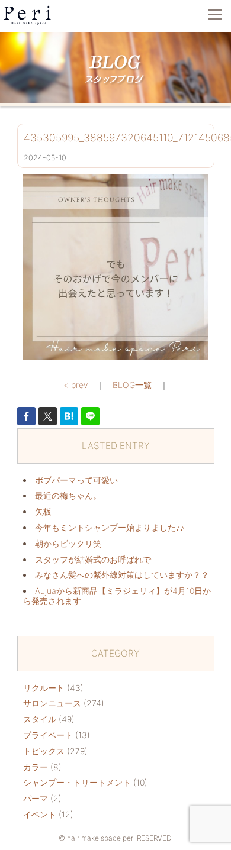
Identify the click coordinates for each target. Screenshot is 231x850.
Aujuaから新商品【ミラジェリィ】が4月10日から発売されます (117, 596)
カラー (35, 767)
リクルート (44, 688)
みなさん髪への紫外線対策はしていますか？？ (122, 575)
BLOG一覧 (132, 385)
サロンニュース (52, 703)
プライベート (48, 735)
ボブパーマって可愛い (76, 480)
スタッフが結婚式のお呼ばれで (93, 559)
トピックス (44, 751)
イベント (39, 814)
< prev (75, 385)
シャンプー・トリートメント (77, 782)
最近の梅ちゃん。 (68, 495)
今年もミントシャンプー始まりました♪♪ (109, 527)
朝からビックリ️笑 (68, 543)
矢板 (43, 511)
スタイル (39, 719)
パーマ (35, 798)
